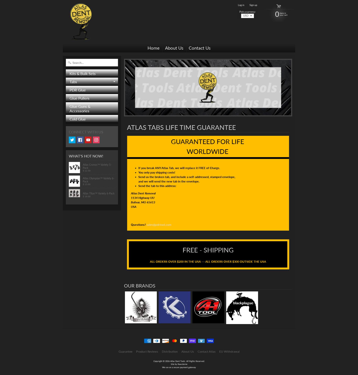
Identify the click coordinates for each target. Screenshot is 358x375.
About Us (174, 48)
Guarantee (125, 351)
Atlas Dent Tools (177, 361)
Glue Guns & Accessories (80, 108)
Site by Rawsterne (179, 364)
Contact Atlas (207, 351)
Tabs (94, 82)
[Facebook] (80, 140)
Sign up (253, 5)
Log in (241, 5)
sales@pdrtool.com (159, 224)
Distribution (170, 351)
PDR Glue (78, 90)
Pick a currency (247, 11)
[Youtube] (88, 140)
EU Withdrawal (229, 351)
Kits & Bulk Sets (83, 73)
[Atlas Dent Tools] (81, 21)
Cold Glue (78, 119)
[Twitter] (72, 140)
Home (153, 48)
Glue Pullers (80, 98)
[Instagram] (96, 140)
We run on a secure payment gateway (179, 367)
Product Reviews (147, 351)
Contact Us (200, 48)
